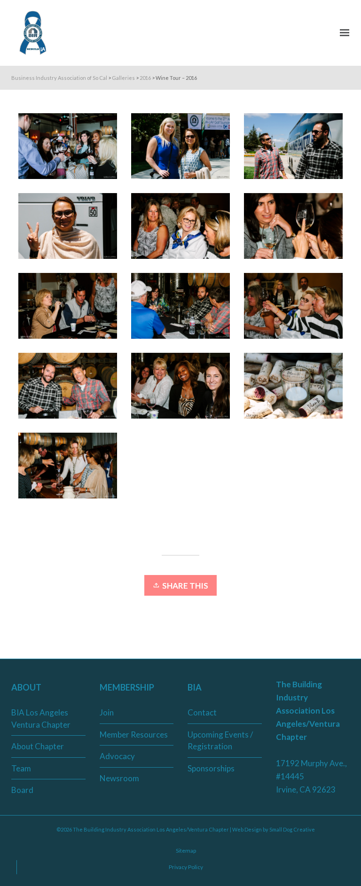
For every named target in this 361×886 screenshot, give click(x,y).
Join (107, 712)
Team (21, 768)
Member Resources (134, 734)
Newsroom (119, 778)
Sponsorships (211, 768)
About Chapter (37, 746)
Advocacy (117, 756)
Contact (202, 712)
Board (22, 790)
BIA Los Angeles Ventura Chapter (41, 718)
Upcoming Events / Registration (220, 741)
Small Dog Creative (292, 829)
